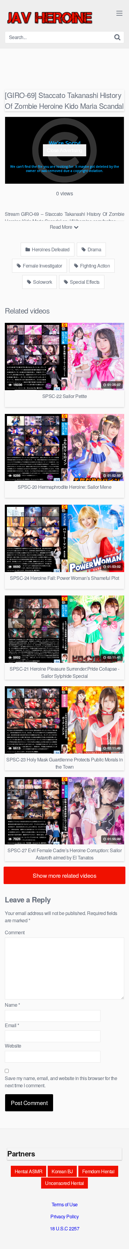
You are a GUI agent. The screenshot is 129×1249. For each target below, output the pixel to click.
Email (12, 1025)
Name (12, 1004)
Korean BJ (62, 1171)
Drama (93, 249)
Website (13, 1045)
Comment (15, 932)
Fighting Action (94, 265)
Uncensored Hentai (64, 1183)
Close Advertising (64, 150)
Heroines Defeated (50, 249)
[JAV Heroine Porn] (50, 18)
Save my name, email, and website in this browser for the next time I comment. (61, 1082)
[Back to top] (118, 1236)
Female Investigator (42, 265)
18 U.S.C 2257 (65, 1228)
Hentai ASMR (29, 1171)
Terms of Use (65, 1204)
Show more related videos (64, 875)
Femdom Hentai (98, 1171)
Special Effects (84, 281)
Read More (61, 226)
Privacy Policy (64, 1216)
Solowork (42, 281)
